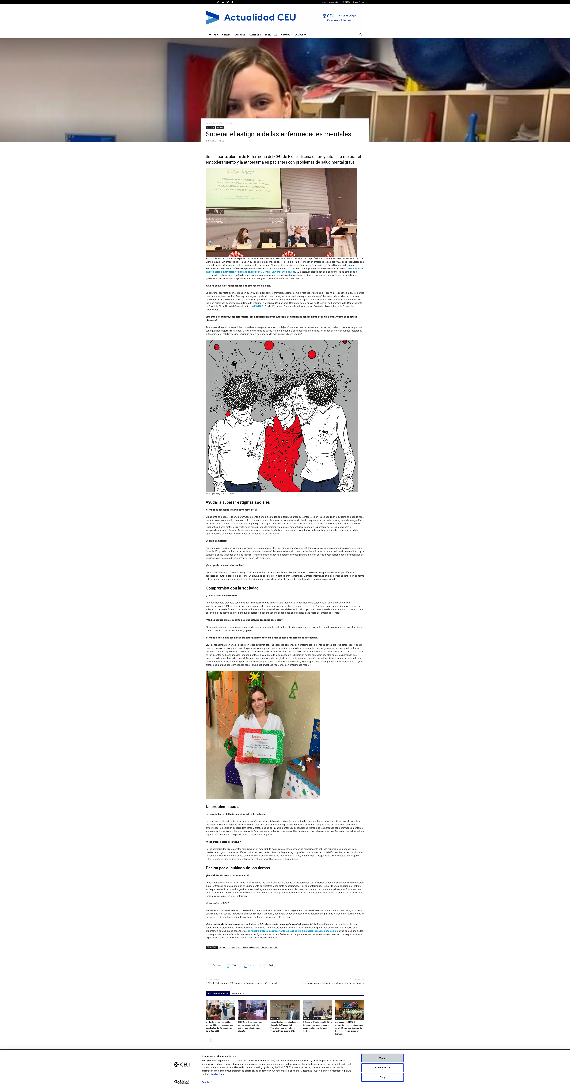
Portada (213, 34)
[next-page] (212, 1040)
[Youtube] (232, 2)
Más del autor (238, 993)
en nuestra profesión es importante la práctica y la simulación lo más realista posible (293, 930)
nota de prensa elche (312, 1018)
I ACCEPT (382, 1058)
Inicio (208, 123)
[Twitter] (227, 2)
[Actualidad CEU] (285, 17)
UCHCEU (346, 2)
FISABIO (258, 306)
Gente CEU (255, 34)
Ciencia (226, 34)
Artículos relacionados (218, 993)
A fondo (285, 34)
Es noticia (271, 34)
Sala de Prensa (358, 2)
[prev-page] (207, 1040)
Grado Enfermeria (269, 947)
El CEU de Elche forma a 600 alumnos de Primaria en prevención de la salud (242, 983)
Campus (299, 34)
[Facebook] (208, 2)
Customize (380, 1067)
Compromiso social (251, 947)
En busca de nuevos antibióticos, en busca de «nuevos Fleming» (333, 983)
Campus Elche (234, 947)
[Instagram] (218, 2)
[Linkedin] (222, 2)
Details (205, 1082)
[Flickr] (213, 2)
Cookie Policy (218, 1074)
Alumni (222, 947)
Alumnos (220, 127)
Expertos (240, 34)
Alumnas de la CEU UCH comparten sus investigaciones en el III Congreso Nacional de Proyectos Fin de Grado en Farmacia (349, 1028)
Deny (382, 1077)
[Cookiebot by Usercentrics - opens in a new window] (182, 1082)
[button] (360, 35)
